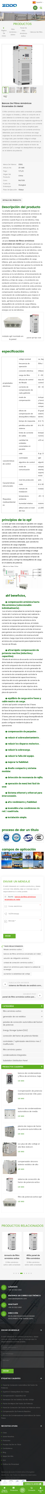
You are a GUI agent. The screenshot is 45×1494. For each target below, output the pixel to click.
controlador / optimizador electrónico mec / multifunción (22, 1043)
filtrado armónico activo (13, 949)
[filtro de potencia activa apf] (10, 1202)
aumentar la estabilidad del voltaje (17, 974)
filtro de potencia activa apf (30, 1196)
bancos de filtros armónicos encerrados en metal (22, 954)
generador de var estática (14, 1016)
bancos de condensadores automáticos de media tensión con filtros (29, 1110)
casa (5, 1433)
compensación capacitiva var (14, 1396)
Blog (4, 1452)
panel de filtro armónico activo (23, 32)
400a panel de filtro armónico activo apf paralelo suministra (33, 1257)
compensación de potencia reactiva (16, 1411)
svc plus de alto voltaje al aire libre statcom (29, 1145)
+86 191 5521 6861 (15, 1290)
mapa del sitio (8, 1456)
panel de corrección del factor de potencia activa (21, 1408)
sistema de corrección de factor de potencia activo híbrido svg (29, 1181)
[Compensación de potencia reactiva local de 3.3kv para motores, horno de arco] (10, 1096)
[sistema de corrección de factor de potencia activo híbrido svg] (10, 1185)
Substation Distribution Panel (15, 1060)
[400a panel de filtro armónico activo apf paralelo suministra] (33, 1241)
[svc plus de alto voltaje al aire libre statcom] (10, 1149)
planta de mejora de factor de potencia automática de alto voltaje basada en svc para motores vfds (30, 1128)
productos (6, 1440)
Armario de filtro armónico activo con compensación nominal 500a (11, 1257)
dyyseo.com (15, 1478)
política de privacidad (11, 1464)
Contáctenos (7, 1448)
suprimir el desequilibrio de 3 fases (16, 1392)
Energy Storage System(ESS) (15, 1030)
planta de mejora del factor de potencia (18, 1404)
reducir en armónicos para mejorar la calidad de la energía (22, 968)
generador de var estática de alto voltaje (18, 1400)
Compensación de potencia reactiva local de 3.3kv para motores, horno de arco (30, 1092)
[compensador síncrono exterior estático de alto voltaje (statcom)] (10, 1167)
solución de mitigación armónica (16, 958)
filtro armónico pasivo (12, 1049)
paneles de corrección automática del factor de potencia (22, 1023)
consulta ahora (32, 1484)
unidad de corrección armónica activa (18, 963)
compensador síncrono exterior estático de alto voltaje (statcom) (28, 1163)
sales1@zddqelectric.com (17, 1299)
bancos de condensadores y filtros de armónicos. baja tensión (29, 1075)
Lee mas (21, 1081)
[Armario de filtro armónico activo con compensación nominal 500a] (12, 1241)
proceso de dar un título (12, 1444)
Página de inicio (3, 33)
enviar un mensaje (22, 1490)
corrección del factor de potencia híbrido (20, 1035)
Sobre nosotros (8, 1436)
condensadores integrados (14, 1055)
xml (4, 1460)
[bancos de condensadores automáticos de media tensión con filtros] (10, 1114)
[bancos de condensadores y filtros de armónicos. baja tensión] (10, 1079)
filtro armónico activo (12, 32)
